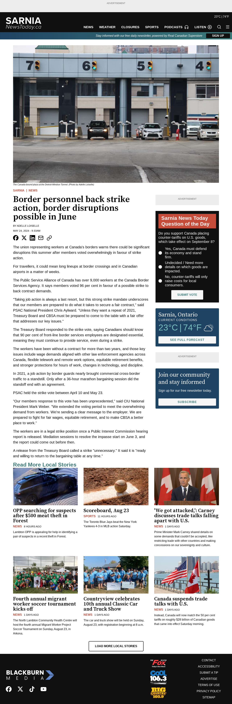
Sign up (218, 35)
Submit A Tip (209, 672)
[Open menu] (227, 27)
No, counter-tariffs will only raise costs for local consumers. (186, 281)
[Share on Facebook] (15, 238)
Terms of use (209, 685)
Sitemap (208, 697)
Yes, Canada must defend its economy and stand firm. (186, 253)
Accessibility (209, 666)
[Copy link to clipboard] (49, 238)
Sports (90, 516)
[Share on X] (24, 238)
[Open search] (219, 27)
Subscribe (187, 402)
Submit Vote (187, 294)
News (33, 190)
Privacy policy (209, 691)
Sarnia (18, 190)
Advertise (208, 678)
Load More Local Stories (116, 646)
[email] (41, 238)
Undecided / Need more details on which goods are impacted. (186, 267)
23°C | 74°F (221, 16)
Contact (209, 660)
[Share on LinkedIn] (32, 238)
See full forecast (187, 339)
